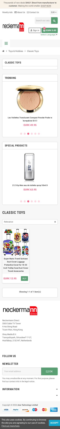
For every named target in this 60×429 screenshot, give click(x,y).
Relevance (8, 222)
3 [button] (28, 134)
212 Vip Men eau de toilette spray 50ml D (30, 185)
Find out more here (10, 426)
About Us (21, 12)
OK (51, 371)
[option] (30, 107)
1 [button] (21, 134)
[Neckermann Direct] (13, 27)
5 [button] (35, 134)
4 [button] (32, 134)
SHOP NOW (46, 6)
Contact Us (34, 12)
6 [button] (39, 134)
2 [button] (25, 134)
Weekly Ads (7, 12)
